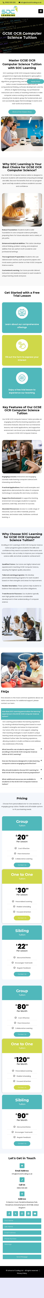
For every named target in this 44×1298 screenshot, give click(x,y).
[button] (22, 714)
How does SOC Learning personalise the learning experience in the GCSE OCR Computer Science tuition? (21, 713)
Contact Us (22, 865)
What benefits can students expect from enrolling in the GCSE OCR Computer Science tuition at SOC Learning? (19, 751)
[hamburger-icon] (40, 11)
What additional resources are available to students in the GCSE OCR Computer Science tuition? (20, 781)
